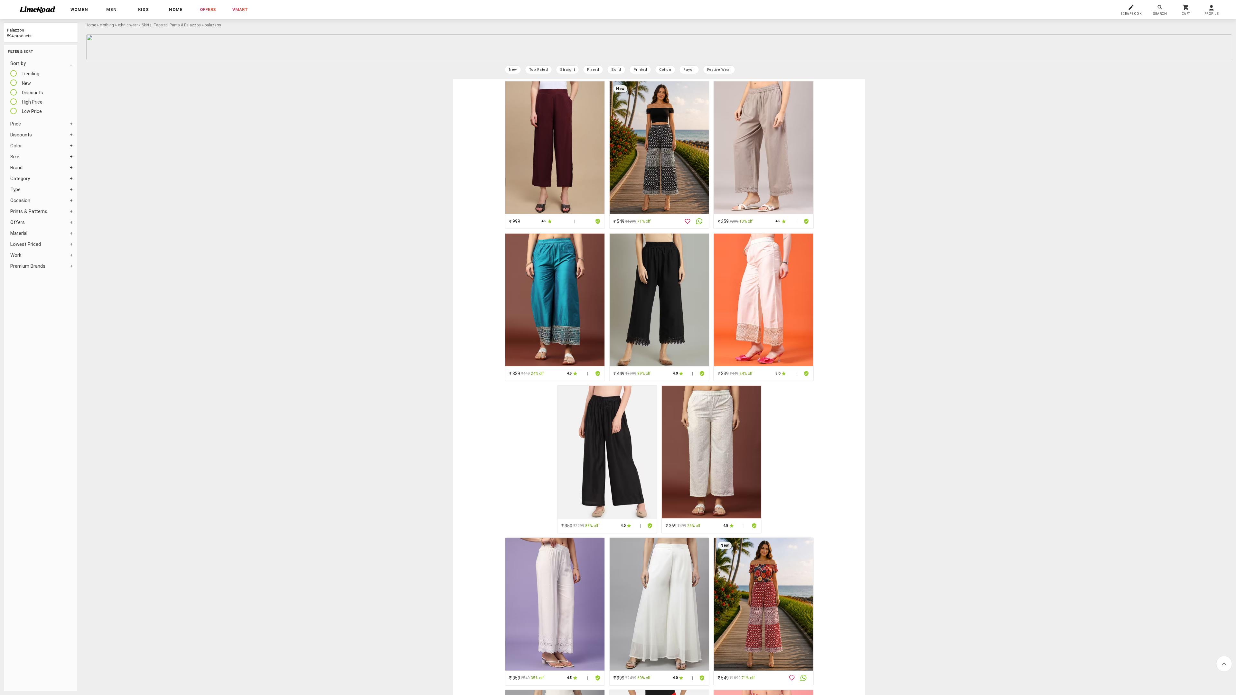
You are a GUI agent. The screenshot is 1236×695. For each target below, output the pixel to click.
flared (593, 70)
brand (16, 168)
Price (15, 124)
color (16, 146)
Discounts (21, 135)
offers (208, 9)
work (15, 255)
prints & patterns (28, 211)
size (14, 157)
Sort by (18, 63)
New (513, 70)
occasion (20, 200)
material (18, 233)
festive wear (719, 70)
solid (616, 70)
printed (640, 70)
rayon (689, 70)
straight (567, 70)
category (20, 178)
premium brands (27, 266)
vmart (240, 9)
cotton (665, 70)
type (15, 189)
